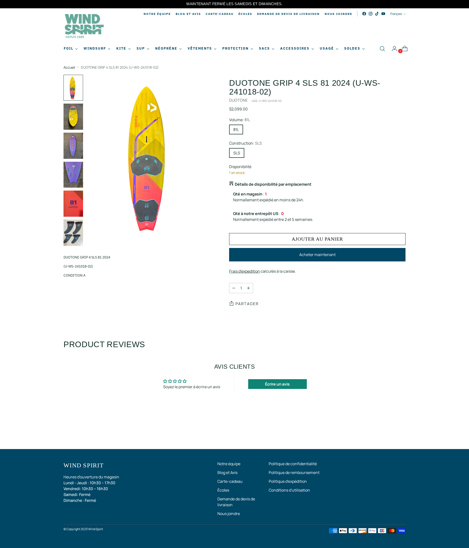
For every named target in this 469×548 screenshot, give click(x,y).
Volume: (239, 119)
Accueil (69, 67)
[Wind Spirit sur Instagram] (370, 13)
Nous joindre (228, 513)
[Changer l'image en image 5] (73, 204)
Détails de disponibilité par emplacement (273, 184)
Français (396, 14)
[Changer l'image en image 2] (73, 117)
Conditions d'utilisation (289, 490)
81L (236, 129)
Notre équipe (228, 463)
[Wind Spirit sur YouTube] (383, 13)
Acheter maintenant (317, 254)
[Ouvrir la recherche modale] (382, 49)
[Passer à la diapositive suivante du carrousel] (401, 432)
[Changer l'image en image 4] (73, 175)
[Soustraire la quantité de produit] (233, 288)
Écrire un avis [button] (277, 384)
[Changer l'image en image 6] (73, 233)
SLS (236, 153)
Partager (247, 303)
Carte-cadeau (230, 481)
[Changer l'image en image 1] (73, 88)
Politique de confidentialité (293, 463)
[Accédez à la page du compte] (392, 49)
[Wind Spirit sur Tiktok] (377, 13)
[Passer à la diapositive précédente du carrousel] (390, 432)
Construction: (245, 143)
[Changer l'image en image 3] (73, 146)
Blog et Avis (227, 472)
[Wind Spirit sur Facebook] (364, 13)
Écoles (223, 490)
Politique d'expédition (288, 481)
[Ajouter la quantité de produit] (248, 288)
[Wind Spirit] (84, 26)
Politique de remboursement (294, 472)
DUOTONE (238, 100)
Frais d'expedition (244, 271)
